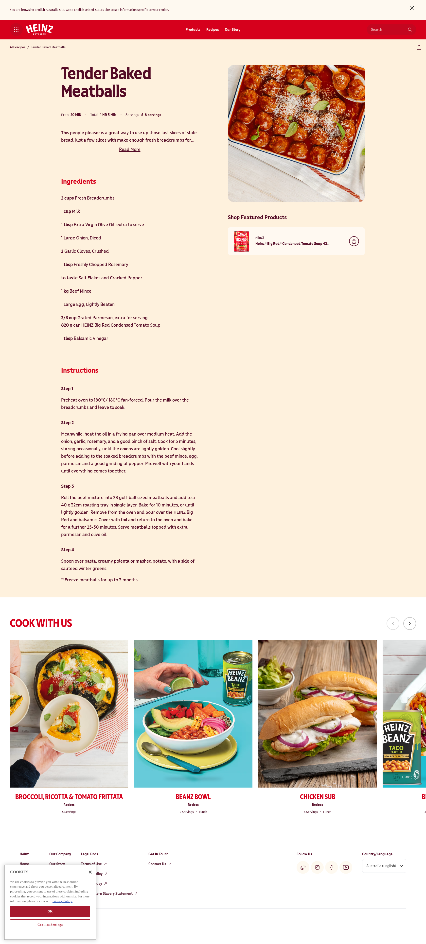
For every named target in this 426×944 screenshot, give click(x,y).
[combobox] (388, 29)
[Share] (419, 47)
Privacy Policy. (62, 901)
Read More (130, 149)
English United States (89, 10)
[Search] (410, 29)
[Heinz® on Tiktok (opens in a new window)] (303, 867)
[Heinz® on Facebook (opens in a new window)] (331, 867)
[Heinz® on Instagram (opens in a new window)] (317, 867)
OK (50, 911)
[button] (16, 29)
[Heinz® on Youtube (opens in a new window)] (345, 867)
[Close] (90, 872)
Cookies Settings (50, 925)
